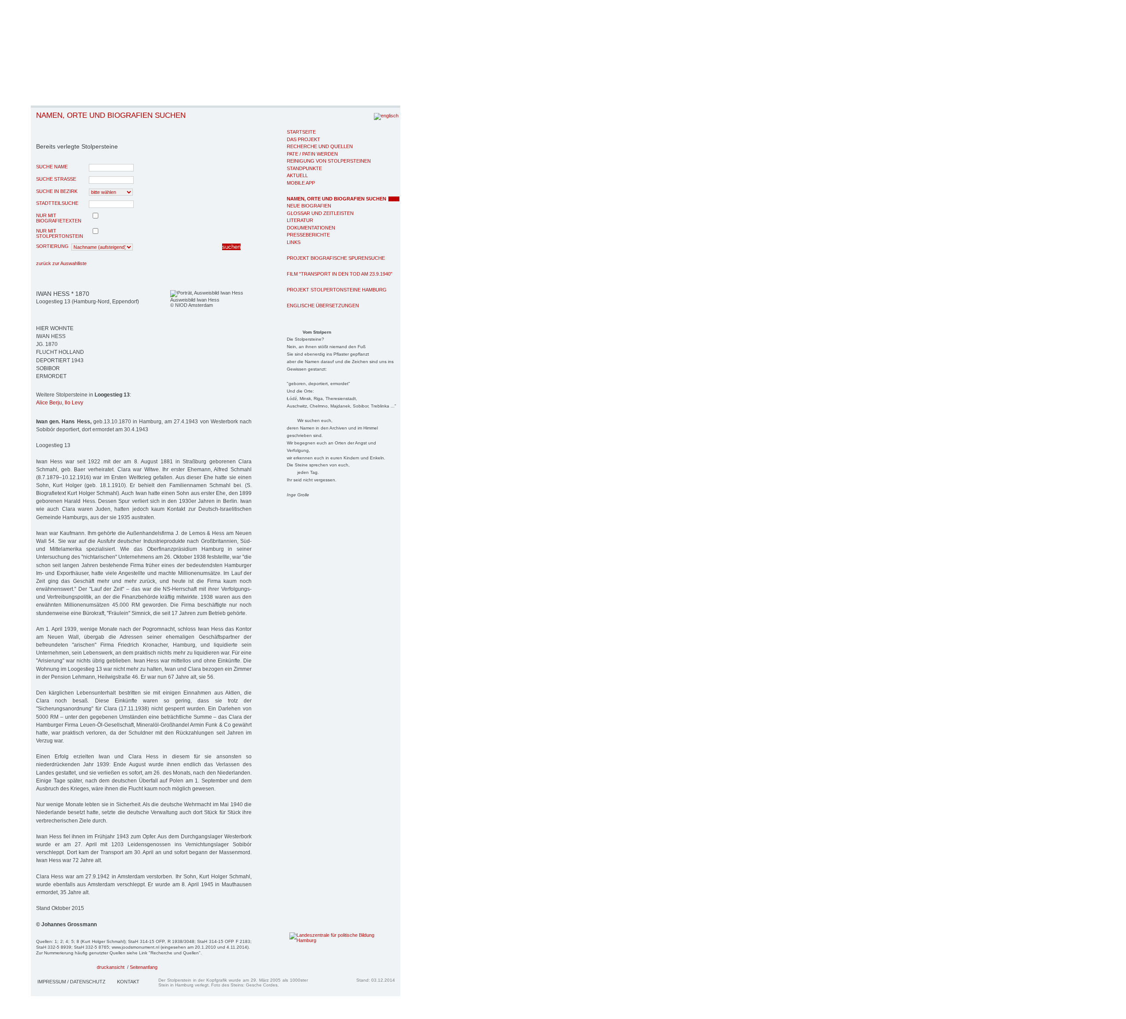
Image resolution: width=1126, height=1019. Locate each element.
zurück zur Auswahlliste (61, 263)
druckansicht (110, 967)
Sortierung (52, 246)
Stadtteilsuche (57, 203)
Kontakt (128, 981)
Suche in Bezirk (56, 191)
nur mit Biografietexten (58, 218)
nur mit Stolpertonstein (59, 233)
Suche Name (52, 166)
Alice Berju (49, 403)
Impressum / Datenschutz (71, 981)
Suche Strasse (56, 179)
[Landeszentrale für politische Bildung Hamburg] (329, 940)
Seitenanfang (143, 967)
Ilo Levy (74, 403)
